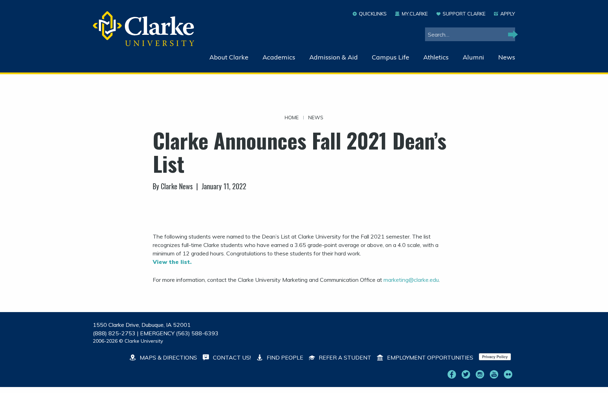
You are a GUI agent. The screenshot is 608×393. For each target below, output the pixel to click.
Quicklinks (373, 13)
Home (292, 117)
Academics (278, 57)
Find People (284, 357)
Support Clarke (464, 13)
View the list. (172, 261)
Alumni (473, 57)
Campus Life (390, 57)
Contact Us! (231, 357)
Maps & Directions (167, 357)
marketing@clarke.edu (411, 279)
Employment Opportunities (429, 357)
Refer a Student (344, 357)
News (506, 57)
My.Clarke (415, 13)
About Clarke (228, 57)
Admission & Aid (333, 57)
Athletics (436, 57)
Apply (507, 13)
